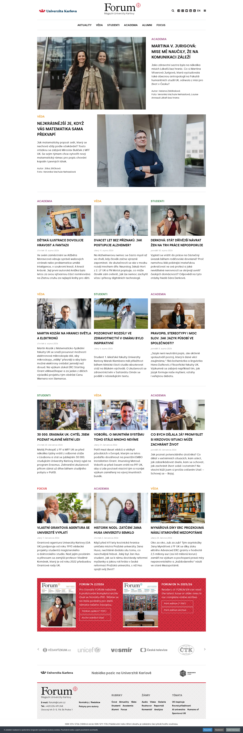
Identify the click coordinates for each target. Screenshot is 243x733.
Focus (42, 488)
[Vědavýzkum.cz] (57, 650)
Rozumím (207, 730)
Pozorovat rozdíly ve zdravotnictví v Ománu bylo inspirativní (118, 338)
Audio (145, 702)
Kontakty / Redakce (89, 702)
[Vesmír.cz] (121, 650)
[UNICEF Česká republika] (89, 650)
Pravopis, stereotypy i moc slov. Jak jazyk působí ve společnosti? (174, 338)
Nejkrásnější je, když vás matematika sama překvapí (60, 129)
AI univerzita (178, 709)
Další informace (233, 730)
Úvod (114, 702)
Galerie (162, 702)
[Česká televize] (154, 650)
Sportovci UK (179, 713)
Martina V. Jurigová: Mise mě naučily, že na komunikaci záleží (174, 51)
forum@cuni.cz (57, 702)
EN (198, 10)
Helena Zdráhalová (169, 91)
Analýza (158, 709)
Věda (41, 116)
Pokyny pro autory (89, 706)
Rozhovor (147, 705)
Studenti (157, 201)
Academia (158, 39)
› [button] (205, 647)
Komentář (147, 709)
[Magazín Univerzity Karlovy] (122, 10)
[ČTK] (186, 650)
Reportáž (159, 705)
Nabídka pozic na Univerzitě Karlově (121, 673)
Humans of (193, 709)
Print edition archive (175, 610)
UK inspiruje (178, 702)
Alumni (115, 709)
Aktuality (124, 702)
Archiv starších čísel (93, 617)
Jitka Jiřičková (52, 168)
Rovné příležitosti (181, 705)
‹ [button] (38, 647)
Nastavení (219, 730)
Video (153, 702)
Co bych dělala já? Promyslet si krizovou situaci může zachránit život (177, 439)
